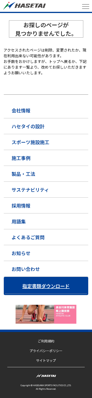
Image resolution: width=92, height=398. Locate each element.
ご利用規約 (46, 341)
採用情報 (21, 205)
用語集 (19, 221)
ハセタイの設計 (28, 126)
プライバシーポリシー (46, 350)
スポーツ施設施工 (30, 142)
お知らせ (21, 253)
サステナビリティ (30, 189)
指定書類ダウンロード (46, 286)
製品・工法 (23, 173)
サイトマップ (46, 360)
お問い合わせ (26, 268)
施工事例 (21, 158)
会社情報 (21, 110)
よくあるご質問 (28, 237)
